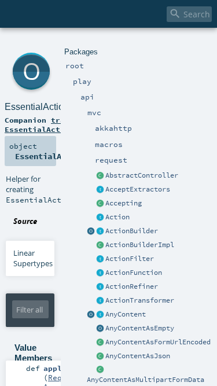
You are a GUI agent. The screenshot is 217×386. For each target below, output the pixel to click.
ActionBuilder (131, 231)
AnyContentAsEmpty (139, 328)
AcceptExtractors (137, 189)
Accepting (123, 203)
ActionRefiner (131, 286)
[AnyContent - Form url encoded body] (100, 342)
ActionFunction (133, 273)
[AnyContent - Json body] (100, 356)
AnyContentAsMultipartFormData (145, 380)
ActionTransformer (139, 300)
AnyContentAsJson (137, 356)
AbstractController (141, 175)
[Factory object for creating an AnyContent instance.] (90, 314)
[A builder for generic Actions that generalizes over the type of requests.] (100, 273)
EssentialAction (37, 107)
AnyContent (125, 314)
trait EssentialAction (39, 124)
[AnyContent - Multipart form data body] (100, 370)
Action (117, 217)
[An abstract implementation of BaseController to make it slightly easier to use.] (100, 176)
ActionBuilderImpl (139, 245)
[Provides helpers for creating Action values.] (100, 231)
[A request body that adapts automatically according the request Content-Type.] (100, 314)
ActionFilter (129, 259)
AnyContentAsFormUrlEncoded (158, 342)
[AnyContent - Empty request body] (100, 328)
